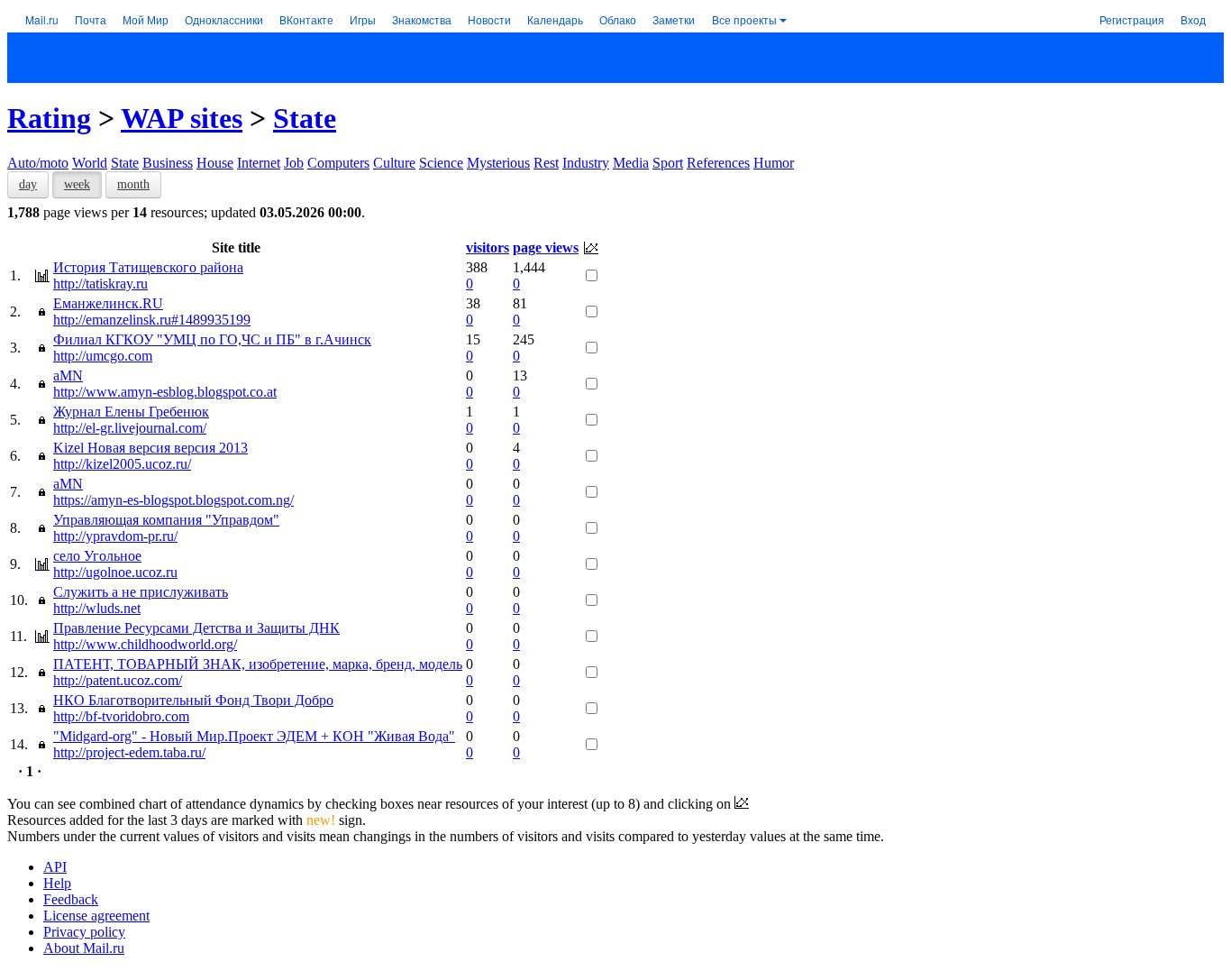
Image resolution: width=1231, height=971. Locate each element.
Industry (585, 162)
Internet (258, 162)
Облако (617, 19)
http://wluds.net (97, 608)
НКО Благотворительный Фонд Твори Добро (193, 700)
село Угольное (97, 555)
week (77, 184)
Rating (49, 118)
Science (441, 162)
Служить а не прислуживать (140, 592)
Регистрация (1131, 19)
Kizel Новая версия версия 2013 (150, 447)
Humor (773, 162)
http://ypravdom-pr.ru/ (115, 536)
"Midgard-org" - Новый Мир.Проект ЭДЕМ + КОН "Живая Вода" (254, 736)
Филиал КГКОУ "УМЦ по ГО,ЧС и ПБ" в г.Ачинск (212, 339)
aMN (68, 375)
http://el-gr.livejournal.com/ (129, 427)
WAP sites (181, 118)
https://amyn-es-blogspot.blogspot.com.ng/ (173, 500)
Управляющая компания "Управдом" (166, 519)
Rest (546, 162)
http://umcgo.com (102, 355)
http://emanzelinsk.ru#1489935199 (152, 319)
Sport (667, 162)
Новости (489, 19)
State (304, 118)
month (133, 184)
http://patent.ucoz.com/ (117, 680)
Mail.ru (42, 19)
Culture (394, 162)
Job (294, 162)
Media (631, 162)
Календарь (555, 19)
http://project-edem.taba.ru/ (129, 752)
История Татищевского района (148, 267)
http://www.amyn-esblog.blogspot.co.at (165, 391)
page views (546, 247)
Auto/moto (37, 162)
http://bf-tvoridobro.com (121, 716)
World (89, 162)
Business (167, 162)
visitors (487, 247)
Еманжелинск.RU (108, 303)
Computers (338, 162)
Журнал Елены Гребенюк (131, 411)
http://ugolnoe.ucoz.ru (115, 572)
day (28, 184)
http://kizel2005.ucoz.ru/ (122, 464)
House (214, 162)
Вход (1193, 19)
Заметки (673, 19)
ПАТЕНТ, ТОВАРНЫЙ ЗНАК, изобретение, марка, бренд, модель (257, 664)
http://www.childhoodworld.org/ (145, 644)
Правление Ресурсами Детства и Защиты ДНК (196, 628)
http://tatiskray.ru (100, 283)
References (718, 162)
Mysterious (498, 162)
